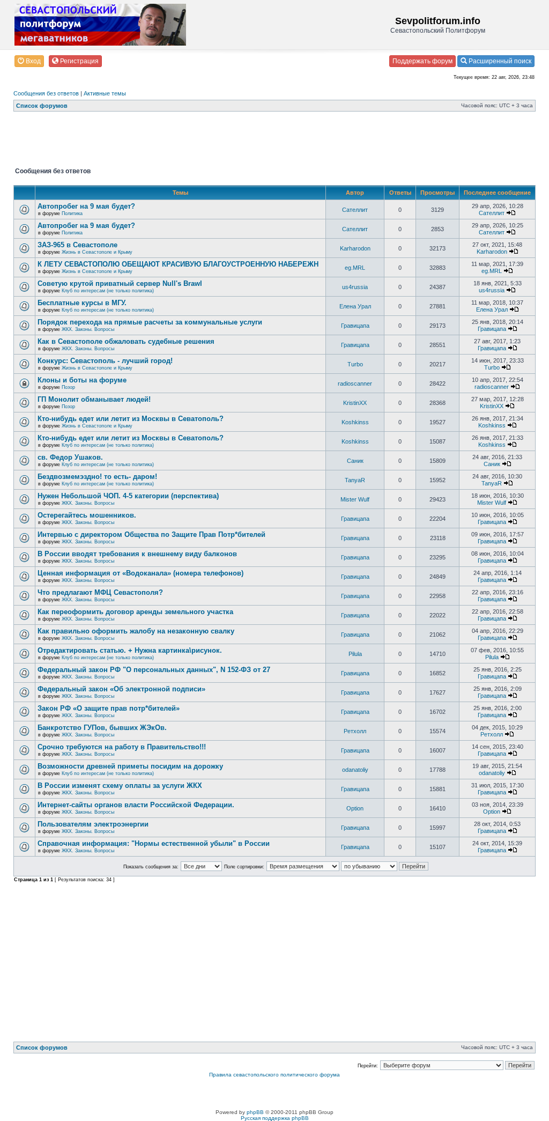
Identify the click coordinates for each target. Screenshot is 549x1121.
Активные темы (105, 93)
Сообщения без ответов (46, 93)
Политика (72, 213)
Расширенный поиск (499, 61)
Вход (32, 61)
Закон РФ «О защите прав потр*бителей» (109, 708)
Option (354, 808)
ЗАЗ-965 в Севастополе (77, 245)
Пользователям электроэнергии (93, 824)
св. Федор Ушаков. (70, 457)
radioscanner (355, 383)
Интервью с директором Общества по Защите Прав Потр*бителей (151, 534)
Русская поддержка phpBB (275, 1118)
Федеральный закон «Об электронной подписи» (121, 689)
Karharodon (355, 248)
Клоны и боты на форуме (82, 380)
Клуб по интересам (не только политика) (108, 290)
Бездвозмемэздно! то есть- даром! (97, 477)
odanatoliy (355, 769)
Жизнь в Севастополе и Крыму (97, 252)
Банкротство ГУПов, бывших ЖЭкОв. (102, 728)
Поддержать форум (422, 61)
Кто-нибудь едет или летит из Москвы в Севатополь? (131, 419)
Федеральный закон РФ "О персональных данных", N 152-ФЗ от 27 (154, 670)
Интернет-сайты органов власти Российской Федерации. (136, 805)
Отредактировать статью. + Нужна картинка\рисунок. (130, 650)
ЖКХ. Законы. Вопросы (88, 329)
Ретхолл (355, 731)
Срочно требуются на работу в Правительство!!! (122, 747)
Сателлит (355, 209)
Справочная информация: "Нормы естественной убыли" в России (154, 843)
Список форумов (42, 105)
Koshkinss (355, 422)
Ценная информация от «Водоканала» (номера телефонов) (140, 573)
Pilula (355, 654)
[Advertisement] (208, 141)
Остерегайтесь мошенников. (87, 515)
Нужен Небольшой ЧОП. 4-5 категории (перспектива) (128, 496)
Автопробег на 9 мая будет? (86, 206)
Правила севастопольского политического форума (274, 1075)
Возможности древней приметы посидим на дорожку (130, 766)
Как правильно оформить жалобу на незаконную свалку (136, 631)
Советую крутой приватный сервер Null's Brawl (120, 283)
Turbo (355, 364)
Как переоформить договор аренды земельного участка (135, 612)
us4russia (355, 287)
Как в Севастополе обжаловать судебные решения (126, 341)
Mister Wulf (354, 499)
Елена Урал (355, 306)
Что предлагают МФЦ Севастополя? (100, 592)
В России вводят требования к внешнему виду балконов (137, 554)
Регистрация (78, 61)
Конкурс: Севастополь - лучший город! (105, 361)
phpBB (255, 1112)
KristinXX (355, 403)
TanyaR (355, 480)
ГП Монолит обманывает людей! (94, 399)
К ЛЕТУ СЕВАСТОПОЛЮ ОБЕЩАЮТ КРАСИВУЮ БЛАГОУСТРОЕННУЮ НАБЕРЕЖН (178, 264)
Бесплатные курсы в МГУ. (82, 303)
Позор (68, 387)
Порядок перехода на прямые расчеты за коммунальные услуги (150, 322)
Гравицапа (355, 325)
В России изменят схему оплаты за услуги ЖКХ (120, 785)
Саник (355, 461)
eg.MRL (355, 267)
